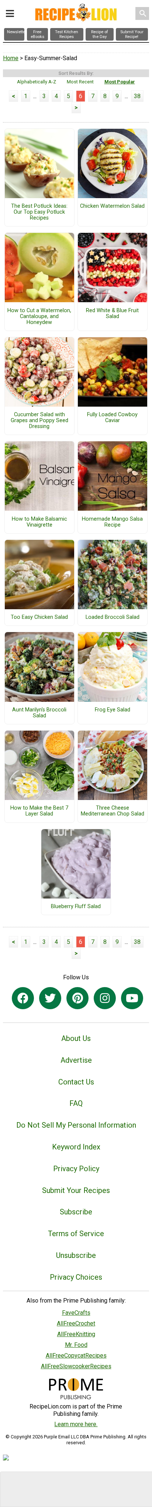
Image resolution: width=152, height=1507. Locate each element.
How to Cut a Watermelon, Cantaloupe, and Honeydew (39, 316)
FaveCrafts (76, 1312)
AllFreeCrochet (76, 1323)
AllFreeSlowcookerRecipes (76, 1366)
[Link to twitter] (50, 998)
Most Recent (80, 82)
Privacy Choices (76, 1277)
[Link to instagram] (105, 998)
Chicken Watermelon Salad (112, 206)
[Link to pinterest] (77, 998)
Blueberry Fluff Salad (76, 907)
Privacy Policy (76, 1168)
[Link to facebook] (23, 998)
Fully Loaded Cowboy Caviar (112, 418)
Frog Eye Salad (112, 710)
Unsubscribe (76, 1255)
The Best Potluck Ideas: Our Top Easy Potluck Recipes (39, 212)
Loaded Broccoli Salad (112, 617)
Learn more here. (75, 1424)
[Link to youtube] (132, 998)
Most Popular (119, 82)
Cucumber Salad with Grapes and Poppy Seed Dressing (39, 421)
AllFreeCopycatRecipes (76, 1355)
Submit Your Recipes (76, 1190)
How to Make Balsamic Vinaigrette (39, 522)
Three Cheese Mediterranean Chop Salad (112, 811)
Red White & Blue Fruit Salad (112, 314)
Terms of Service (76, 1233)
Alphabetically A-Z (36, 82)
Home (10, 58)
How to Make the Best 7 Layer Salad (39, 811)
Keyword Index (76, 1146)
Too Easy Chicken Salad (39, 617)
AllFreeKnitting (76, 1334)
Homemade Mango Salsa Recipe (112, 522)
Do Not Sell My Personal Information (76, 1125)
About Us (76, 1038)
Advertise (76, 1060)
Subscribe (76, 1211)
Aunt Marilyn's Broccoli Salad (39, 713)
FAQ (76, 1103)
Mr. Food (76, 1344)
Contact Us (76, 1081)
